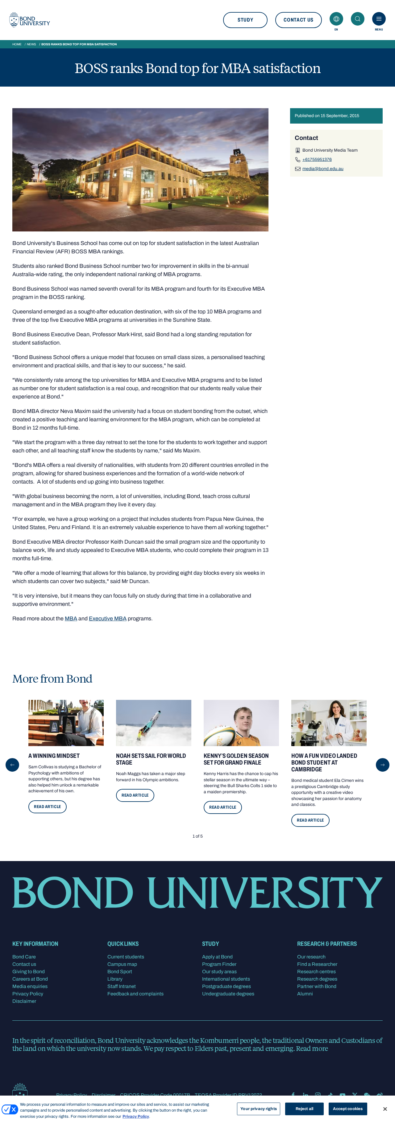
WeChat (367, 1095)
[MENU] (379, 19)
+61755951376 (317, 159)
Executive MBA (108, 618)
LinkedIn (305, 1095)
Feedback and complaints (135, 993)
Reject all (304, 1108)
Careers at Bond (30, 979)
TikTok (330, 1095)
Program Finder (219, 964)
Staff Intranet (121, 986)
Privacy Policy (27, 993)
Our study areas (219, 971)
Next (382, 765)
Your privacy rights (258, 1108)
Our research (311, 956)
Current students (125, 956)
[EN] (336, 19)
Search (357, 19)
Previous (12, 765)
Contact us (299, 20)
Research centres (316, 971)
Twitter (355, 1095)
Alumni (305, 993)
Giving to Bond (28, 971)
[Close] (385, 1109)
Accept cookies (348, 1108)
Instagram (318, 1095)
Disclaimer (24, 1001)
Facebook (293, 1095)
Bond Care (24, 956)
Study (245, 20)
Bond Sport (119, 971)
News (31, 44)
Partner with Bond (316, 986)
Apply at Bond (217, 956)
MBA (71, 618)
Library (115, 979)
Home (17, 44)
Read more (312, 1048)
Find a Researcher (317, 964)
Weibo (379, 1095)
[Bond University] (29, 20)
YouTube (342, 1095)
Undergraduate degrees (228, 993)
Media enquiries (30, 986)
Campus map (122, 964)
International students (226, 979)
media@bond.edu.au (322, 168)
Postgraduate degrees (226, 986)
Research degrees (317, 979)
